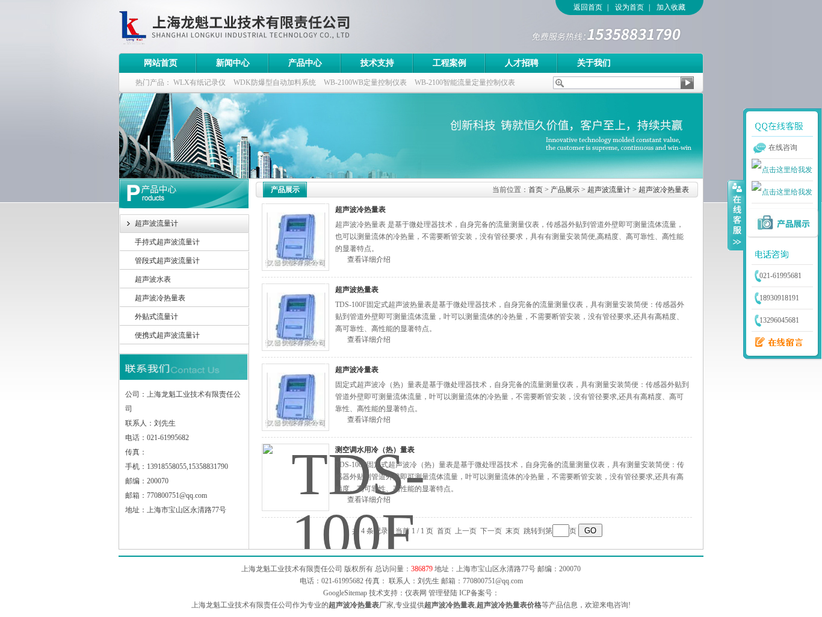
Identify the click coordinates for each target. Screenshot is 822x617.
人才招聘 (522, 62)
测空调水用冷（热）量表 (375, 449)
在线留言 (776, 342)
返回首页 (587, 7)
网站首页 (161, 62)
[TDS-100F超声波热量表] (295, 317)
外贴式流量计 (156, 316)
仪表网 (416, 593)
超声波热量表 (357, 289)
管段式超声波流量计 (167, 260)
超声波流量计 (156, 223)
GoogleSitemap (345, 593)
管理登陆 (442, 593)
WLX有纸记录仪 (199, 82)
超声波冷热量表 (160, 298)
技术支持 (377, 62)
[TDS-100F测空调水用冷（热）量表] (295, 477)
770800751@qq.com (493, 581)
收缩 (736, 214)
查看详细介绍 (369, 259)
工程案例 (449, 62)
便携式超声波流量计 (167, 335)
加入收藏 (671, 7)
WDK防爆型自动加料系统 (274, 82)
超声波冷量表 (357, 369)
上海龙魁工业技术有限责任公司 (284, 26)
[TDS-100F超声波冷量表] (295, 397)
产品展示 (565, 189)
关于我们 (594, 62)
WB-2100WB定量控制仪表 (365, 82)
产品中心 (305, 62)
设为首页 (629, 7)
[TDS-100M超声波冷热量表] (295, 237)
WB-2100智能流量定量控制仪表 (465, 82)
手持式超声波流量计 (167, 242)
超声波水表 (153, 279)
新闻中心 (233, 62)
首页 (535, 189)
